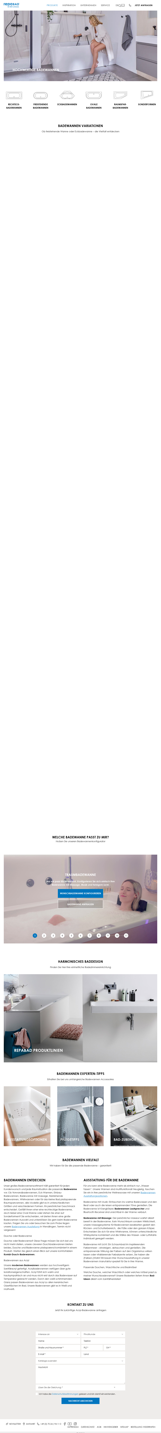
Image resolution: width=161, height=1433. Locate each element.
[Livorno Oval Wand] (29, 485)
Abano (9, 174)
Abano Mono (64, 174)
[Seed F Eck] (29, 636)
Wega (8, 816)
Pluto (59, 590)
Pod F (59, 627)
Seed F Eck (11, 665)
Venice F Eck (63, 778)
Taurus (60, 703)
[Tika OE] (29, 749)
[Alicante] (131, 145)
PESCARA (10, 590)
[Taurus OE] (29, 712)
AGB (99, 1427)
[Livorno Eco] (29, 372)
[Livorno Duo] (80, 334)
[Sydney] (29, 674)
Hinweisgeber (111, 1427)
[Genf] (29, 258)
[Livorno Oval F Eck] (131, 447)
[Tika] (80, 712)
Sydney (9, 703)
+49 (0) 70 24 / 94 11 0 (50, 1424)
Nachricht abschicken (80, 1401)
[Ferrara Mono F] (131, 221)
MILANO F (61, 514)
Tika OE (9, 778)
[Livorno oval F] (80, 447)
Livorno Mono (116, 401)
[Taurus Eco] (131, 674)
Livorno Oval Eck (16, 476)
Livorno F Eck (64, 401)
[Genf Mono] (131, 258)
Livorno (10, 363)
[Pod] (29, 598)
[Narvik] (131, 523)
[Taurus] (80, 674)
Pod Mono (113, 627)
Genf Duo (62, 287)
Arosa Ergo (114, 212)
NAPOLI (60, 552)
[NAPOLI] (80, 523)
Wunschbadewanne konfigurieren (80, 893)
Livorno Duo (64, 363)
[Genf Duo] (80, 258)
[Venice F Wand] (131, 749)
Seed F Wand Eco (117, 665)
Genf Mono (114, 287)
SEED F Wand (63, 665)
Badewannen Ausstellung (25, 1226)
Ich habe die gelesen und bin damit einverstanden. (77, 1394)
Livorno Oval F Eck (119, 476)
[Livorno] (29, 334)
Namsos (9, 552)
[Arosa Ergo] (131, 183)
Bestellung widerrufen (143, 1427)
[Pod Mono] (131, 598)
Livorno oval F (65, 476)
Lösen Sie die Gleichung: (50, 1387)
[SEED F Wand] (80, 636)
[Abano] (29, 145)
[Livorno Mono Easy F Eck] (80, 409)
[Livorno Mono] (131, 372)
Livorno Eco (12, 401)
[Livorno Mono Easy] (29, 409)
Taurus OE (11, 741)
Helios (8, 325)
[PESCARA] (29, 560)
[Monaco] (131, 485)
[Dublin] (29, 221)
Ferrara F (61, 250)
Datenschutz (87, 1427)
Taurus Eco (114, 703)
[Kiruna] (131, 296)
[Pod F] (80, 598)
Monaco (112, 514)
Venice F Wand (116, 778)
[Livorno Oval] (131, 409)
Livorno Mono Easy (17, 439)
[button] (121, 5)
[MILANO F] (80, 485)
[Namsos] (29, 523)
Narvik (111, 552)
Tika (58, 741)
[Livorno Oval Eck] (29, 447)
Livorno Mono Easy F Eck (71, 439)
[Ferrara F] (80, 221)
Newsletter (15, 1424)
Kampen (60, 325)
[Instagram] (75, 1424)
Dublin (9, 250)
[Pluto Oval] (131, 560)
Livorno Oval (115, 439)
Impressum (73, 1427)
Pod (7, 627)
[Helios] (29, 296)
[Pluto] (80, 560)
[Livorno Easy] (131, 334)
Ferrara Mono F (116, 250)
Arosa (9, 212)
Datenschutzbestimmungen (65, 1394)
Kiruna (111, 325)
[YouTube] (69, 1424)
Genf (8, 287)
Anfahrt (30, 1424)
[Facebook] (64, 1424)
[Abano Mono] (80, 145)
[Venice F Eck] (80, 749)
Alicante (112, 174)
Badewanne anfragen (80, 904)
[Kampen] (80, 296)
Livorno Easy (115, 363)
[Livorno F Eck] (80, 372)
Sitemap (124, 1427)
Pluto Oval (114, 590)
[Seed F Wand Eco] (131, 636)
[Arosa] (29, 183)
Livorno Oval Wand (17, 514)
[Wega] (29, 787)
